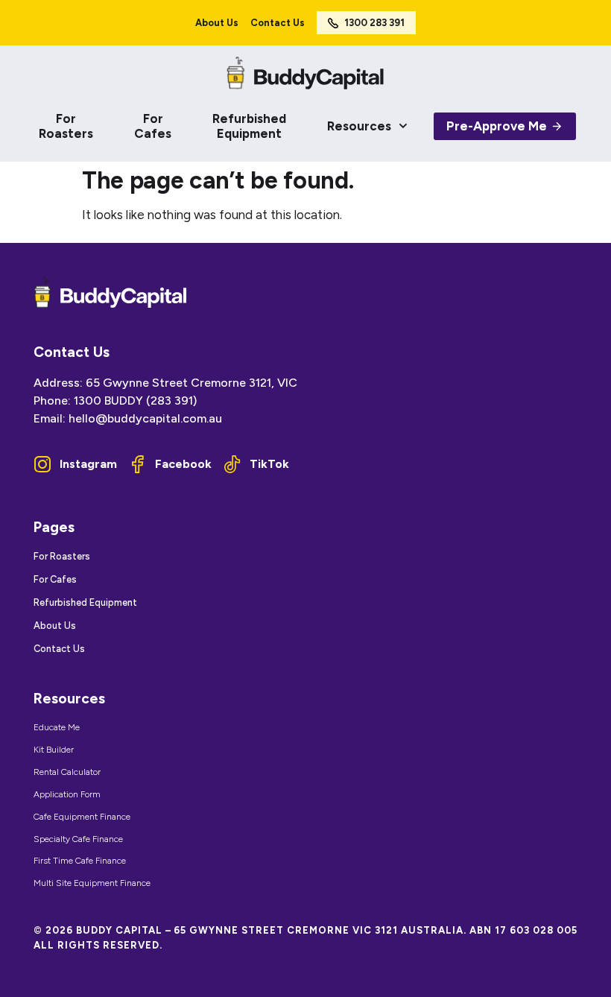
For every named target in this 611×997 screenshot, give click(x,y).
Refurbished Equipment (249, 126)
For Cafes (152, 126)
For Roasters (66, 126)
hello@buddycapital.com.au (145, 418)
